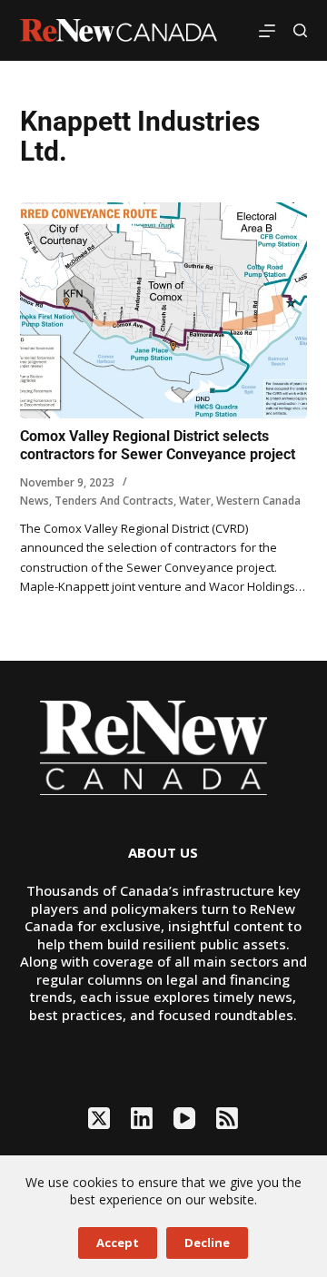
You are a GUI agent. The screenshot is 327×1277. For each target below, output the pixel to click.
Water (195, 500)
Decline (207, 1242)
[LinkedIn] (142, 1118)
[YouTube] (184, 1118)
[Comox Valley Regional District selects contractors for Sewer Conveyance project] (164, 310)
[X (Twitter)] (99, 1118)
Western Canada (258, 500)
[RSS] (227, 1118)
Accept (117, 1242)
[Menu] (267, 31)
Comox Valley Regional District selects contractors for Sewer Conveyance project (157, 445)
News (34, 500)
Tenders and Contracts (113, 500)
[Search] (300, 30)
